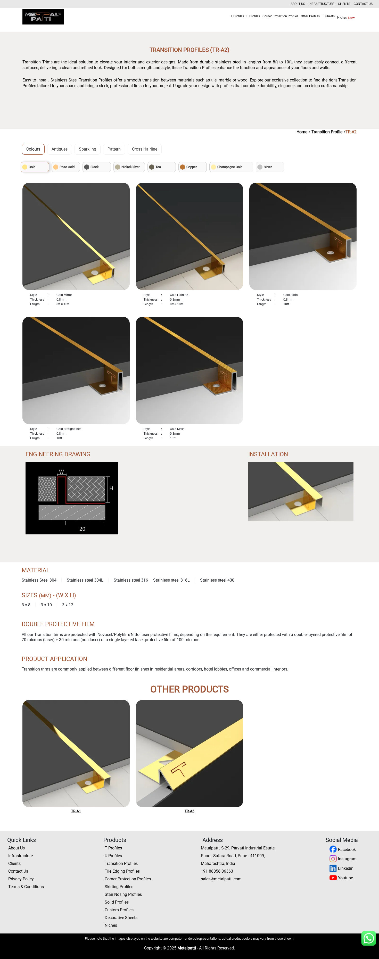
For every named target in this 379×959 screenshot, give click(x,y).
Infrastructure (321, 4)
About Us (298, 4)
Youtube (345, 877)
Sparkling (87, 149)
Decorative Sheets (121, 917)
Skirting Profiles (119, 886)
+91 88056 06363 (217, 871)
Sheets (330, 16)
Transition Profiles (121, 863)
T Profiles (237, 16)
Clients (344, 4)
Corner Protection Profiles (280, 16)
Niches (342, 17)
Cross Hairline (144, 149)
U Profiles (253, 16)
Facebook (346, 849)
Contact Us (363, 4)
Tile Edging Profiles (122, 871)
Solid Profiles (117, 902)
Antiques (60, 149)
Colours (33, 149)
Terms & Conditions (26, 886)
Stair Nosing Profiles (123, 894)
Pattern (114, 149)
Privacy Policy (21, 879)
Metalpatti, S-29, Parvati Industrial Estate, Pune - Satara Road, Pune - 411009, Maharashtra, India (238, 856)
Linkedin (345, 868)
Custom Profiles (119, 909)
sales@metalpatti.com (221, 879)
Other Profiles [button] (310, 16)
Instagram (347, 858)
